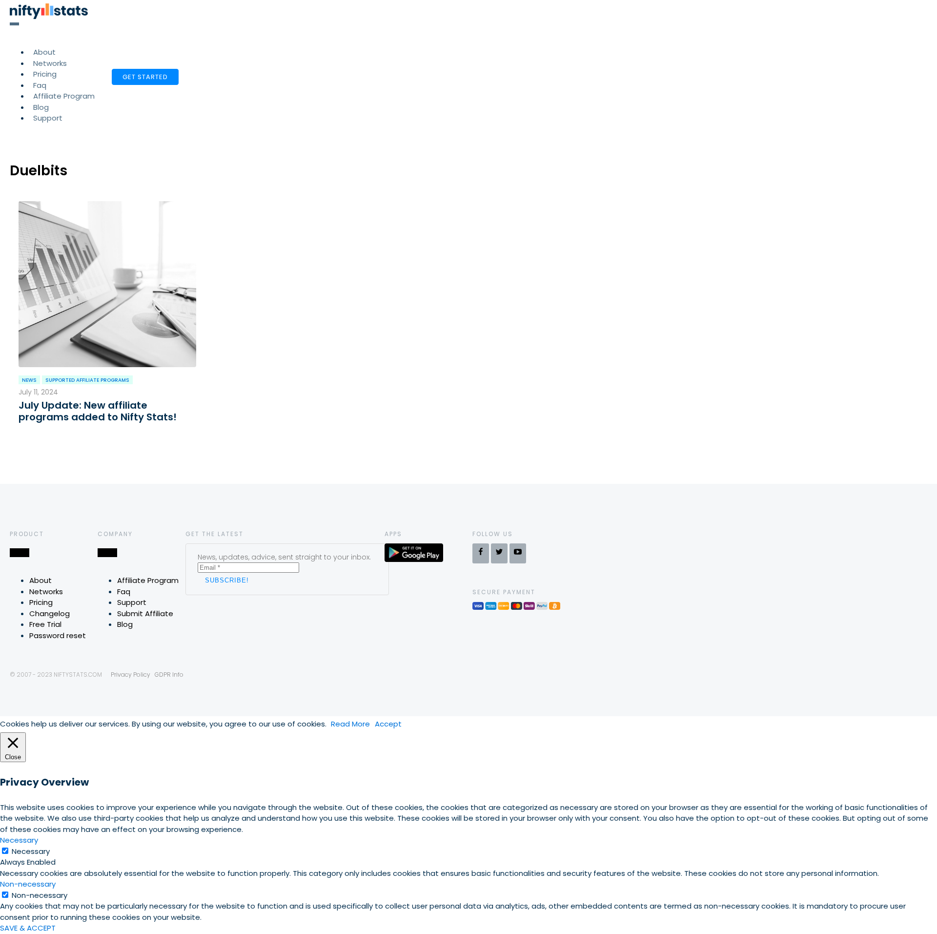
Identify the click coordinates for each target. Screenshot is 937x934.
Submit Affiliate (145, 613)
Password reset (57, 635)
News (29, 380)
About (40, 580)
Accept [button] (388, 724)
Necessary (31, 851)
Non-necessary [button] (28, 884)
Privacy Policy (130, 674)
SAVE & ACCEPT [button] (28, 928)
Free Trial (45, 624)
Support (47, 118)
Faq (123, 591)
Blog (125, 624)
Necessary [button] (19, 840)
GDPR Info (169, 674)
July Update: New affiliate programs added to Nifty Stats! (98, 411)
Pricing (41, 602)
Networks (46, 591)
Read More (350, 724)
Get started (145, 77)
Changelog (49, 613)
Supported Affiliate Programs (87, 380)
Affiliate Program (64, 96)
